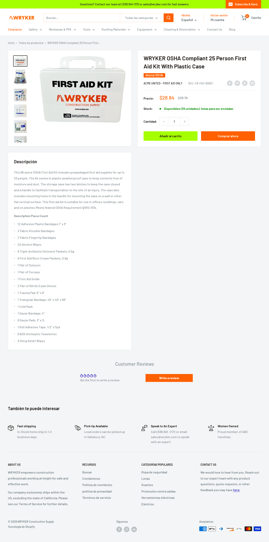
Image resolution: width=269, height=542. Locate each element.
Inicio (11, 43)
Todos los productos (31, 43)
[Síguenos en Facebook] (119, 529)
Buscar (87, 472)
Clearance (15, 29)
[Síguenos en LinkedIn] (134, 529)
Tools (86, 29)
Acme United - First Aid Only (163, 83)
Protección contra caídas (158, 491)
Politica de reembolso (97, 485)
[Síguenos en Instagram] (126, 529)
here (236, 490)
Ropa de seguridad (154, 472)
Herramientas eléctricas (158, 497)
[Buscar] (168, 17)
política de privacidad (97, 491)
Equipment (144, 29)
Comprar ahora (228, 136)
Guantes (147, 485)
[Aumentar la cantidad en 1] (185, 121)
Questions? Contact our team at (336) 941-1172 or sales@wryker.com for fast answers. (134, 4)
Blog (232, 29)
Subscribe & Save (246, 4)
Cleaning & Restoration (180, 29)
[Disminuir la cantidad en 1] (164, 121)
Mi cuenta (217, 20)
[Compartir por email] (252, 83)
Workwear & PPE (60, 29)
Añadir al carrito (171, 136)
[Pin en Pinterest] (237, 83)
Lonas (145, 478)
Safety (33, 29)
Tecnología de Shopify (21, 526)
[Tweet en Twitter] (245, 83)
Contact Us (214, 29)
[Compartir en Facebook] (230, 83)
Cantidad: (150, 121)
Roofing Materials (114, 29)
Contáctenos (91, 478)
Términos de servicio (96, 497)
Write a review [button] (169, 378)
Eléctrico (147, 504)
